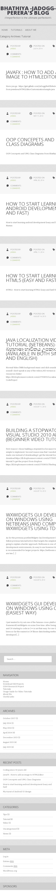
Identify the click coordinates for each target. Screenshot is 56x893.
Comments (10, 866)
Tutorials (16, 29)
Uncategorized (10, 829)
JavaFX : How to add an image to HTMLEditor (23, 775)
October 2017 (9, 718)
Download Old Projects (13, 684)
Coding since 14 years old (14, 770)
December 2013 (10, 737)
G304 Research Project (13, 686)
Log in (5, 856)
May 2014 (7, 728)
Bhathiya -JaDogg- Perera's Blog (28, 10)
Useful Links (8, 697)
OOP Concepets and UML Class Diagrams (22, 779)
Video (5, 823)
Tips (5, 814)
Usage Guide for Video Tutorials (17, 691)
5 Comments (15, 57)
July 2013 (7, 747)
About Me (30, 29)
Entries (8, 861)
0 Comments (15, 124)
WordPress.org (10, 871)
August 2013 (8, 742)
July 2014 (7, 723)
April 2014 (7, 733)
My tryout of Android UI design (17, 791)
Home (4, 29)
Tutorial (6, 819)
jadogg (13, 49)
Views (5, 834)
